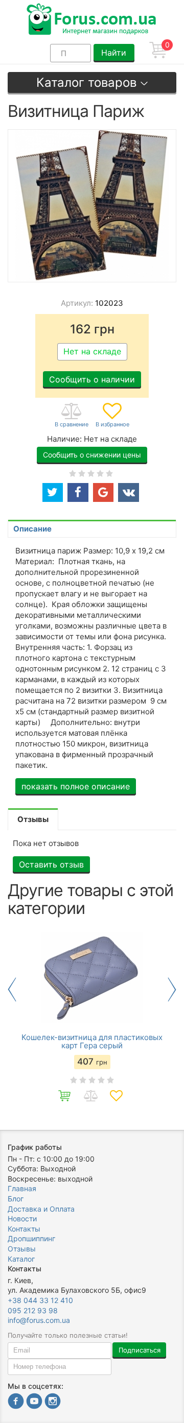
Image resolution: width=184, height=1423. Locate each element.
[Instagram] (52, 1402)
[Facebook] (16, 1402)
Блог (16, 1198)
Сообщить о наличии (92, 379)
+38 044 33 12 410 (40, 1300)
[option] (92, 1018)
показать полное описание (75, 786)
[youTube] (34, 1402)
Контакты (24, 1228)
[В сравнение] (71, 415)
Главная (22, 1188)
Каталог (21, 1259)
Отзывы (22, 1248)
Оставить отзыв (51, 864)
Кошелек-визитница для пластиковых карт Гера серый (92, 1041)
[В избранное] (112, 415)
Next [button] (172, 989)
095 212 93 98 (33, 1310)
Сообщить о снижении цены (92, 454)
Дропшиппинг (31, 1238)
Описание (32, 529)
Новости (22, 1218)
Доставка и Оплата (41, 1208)
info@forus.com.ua (39, 1320)
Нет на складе (92, 351)
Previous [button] (12, 989)
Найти (113, 52)
